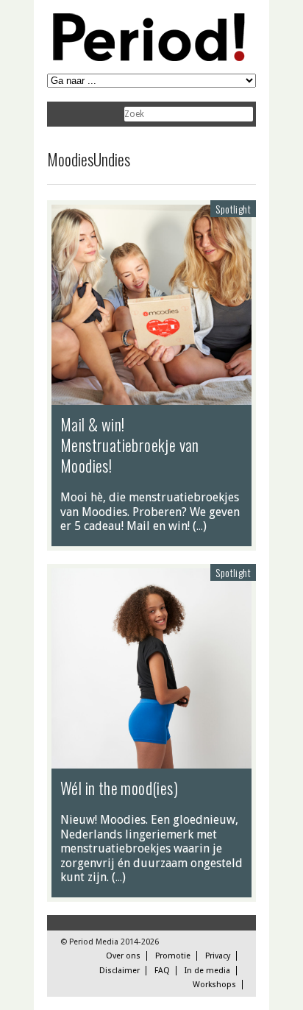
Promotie (172, 956)
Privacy (217, 956)
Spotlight (233, 208)
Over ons (123, 956)
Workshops (214, 984)
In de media (207, 970)
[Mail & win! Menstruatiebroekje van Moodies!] (151, 397)
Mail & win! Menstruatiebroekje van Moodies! (129, 444)
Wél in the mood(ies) (119, 787)
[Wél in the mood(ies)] (151, 761)
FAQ (162, 970)
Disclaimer (119, 970)
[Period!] (146, 57)
